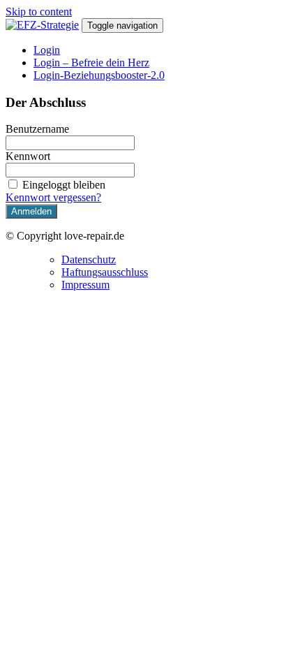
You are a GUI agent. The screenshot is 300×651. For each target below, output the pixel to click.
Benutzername (37, 129)
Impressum (85, 285)
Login (46, 50)
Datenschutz (88, 259)
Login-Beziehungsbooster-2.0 (99, 75)
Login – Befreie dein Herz (91, 62)
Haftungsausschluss (104, 272)
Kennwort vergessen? (53, 197)
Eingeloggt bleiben (63, 185)
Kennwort (28, 156)
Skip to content (39, 11)
